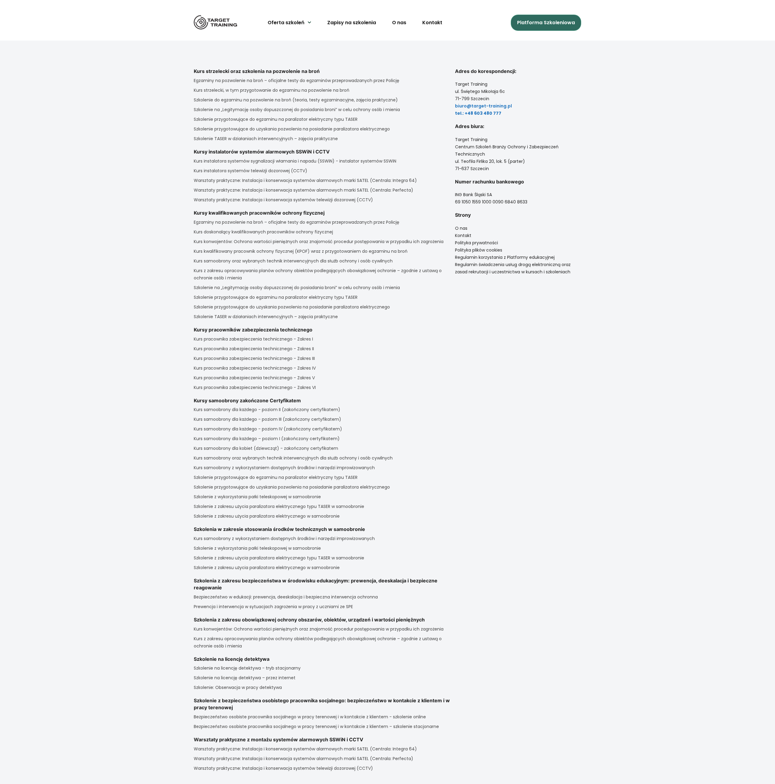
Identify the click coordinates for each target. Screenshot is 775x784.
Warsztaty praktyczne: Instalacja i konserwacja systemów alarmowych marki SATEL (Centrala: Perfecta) (303, 190)
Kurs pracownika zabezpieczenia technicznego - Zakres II (254, 349)
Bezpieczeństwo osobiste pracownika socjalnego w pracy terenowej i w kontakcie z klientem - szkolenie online (310, 717)
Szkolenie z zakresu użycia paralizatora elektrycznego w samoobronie (267, 516)
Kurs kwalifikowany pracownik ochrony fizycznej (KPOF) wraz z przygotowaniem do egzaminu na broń (300, 251)
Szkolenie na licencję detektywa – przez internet (244, 678)
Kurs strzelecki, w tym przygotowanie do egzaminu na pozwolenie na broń (271, 90)
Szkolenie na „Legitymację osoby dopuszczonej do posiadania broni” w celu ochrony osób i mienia (297, 110)
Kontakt (432, 22)
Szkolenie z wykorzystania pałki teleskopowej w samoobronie (257, 497)
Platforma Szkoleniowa (546, 22)
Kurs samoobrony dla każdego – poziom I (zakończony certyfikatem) (267, 439)
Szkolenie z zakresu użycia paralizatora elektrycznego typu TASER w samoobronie (279, 506)
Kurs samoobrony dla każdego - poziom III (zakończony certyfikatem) (267, 419)
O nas (399, 22)
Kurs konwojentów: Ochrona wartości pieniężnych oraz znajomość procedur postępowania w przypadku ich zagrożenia (319, 242)
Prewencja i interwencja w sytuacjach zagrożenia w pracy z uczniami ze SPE (273, 607)
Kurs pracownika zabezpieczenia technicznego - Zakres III (254, 358)
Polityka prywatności (476, 243)
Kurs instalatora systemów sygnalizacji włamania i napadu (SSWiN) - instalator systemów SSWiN (295, 161)
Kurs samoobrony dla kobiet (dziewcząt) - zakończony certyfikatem (266, 448)
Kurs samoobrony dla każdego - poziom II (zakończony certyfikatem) (267, 410)
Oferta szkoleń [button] (286, 22)
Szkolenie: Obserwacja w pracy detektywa (238, 687)
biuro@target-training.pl (483, 106)
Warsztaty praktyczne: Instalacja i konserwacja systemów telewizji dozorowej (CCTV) (283, 200)
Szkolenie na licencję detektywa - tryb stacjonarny (247, 668)
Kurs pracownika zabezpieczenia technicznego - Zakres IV (255, 368)
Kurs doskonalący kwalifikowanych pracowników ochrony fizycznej (263, 232)
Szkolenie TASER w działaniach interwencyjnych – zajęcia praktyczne (266, 139)
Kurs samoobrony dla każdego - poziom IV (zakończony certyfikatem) (268, 429)
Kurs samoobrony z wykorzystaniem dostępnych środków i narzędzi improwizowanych (284, 468)
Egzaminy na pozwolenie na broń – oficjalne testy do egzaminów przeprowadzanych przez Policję (296, 80)
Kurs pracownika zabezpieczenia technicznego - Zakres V (254, 378)
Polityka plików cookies (478, 250)
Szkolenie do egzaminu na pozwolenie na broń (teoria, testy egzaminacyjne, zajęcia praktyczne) (296, 100)
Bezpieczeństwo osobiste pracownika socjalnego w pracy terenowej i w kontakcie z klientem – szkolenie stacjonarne (316, 726)
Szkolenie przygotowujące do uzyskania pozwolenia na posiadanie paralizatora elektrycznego (292, 129)
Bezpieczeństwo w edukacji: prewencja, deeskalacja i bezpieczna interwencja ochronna (286, 597)
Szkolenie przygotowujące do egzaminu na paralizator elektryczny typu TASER (276, 119)
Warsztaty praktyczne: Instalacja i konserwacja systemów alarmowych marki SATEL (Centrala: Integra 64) (305, 180)
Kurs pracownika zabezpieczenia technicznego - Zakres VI (255, 387)
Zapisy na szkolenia (351, 22)
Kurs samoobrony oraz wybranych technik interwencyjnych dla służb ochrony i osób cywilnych (293, 261)
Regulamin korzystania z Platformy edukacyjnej (505, 257)
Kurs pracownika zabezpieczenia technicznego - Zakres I (253, 339)
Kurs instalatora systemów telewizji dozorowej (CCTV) (250, 171)
